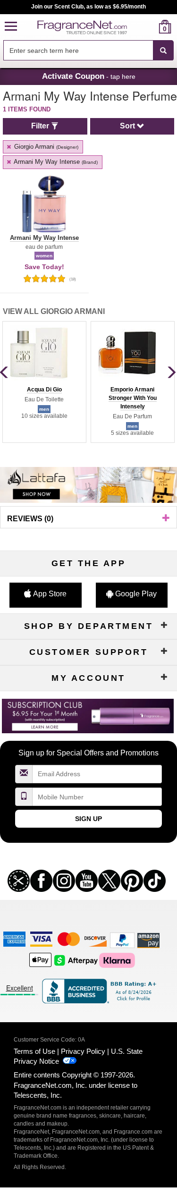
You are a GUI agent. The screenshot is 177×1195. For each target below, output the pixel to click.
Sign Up (88, 818)
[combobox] (88, 50)
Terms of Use (34, 1051)
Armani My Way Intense (55, 161)
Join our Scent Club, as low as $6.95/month (88, 6)
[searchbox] (78, 50)
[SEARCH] (163, 50)
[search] (149, 26)
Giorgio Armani (45, 146)
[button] (10, 27)
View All (54, 311)
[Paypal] (122, 940)
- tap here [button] (88, 76)
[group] (44, 382)
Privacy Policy (83, 1051)
